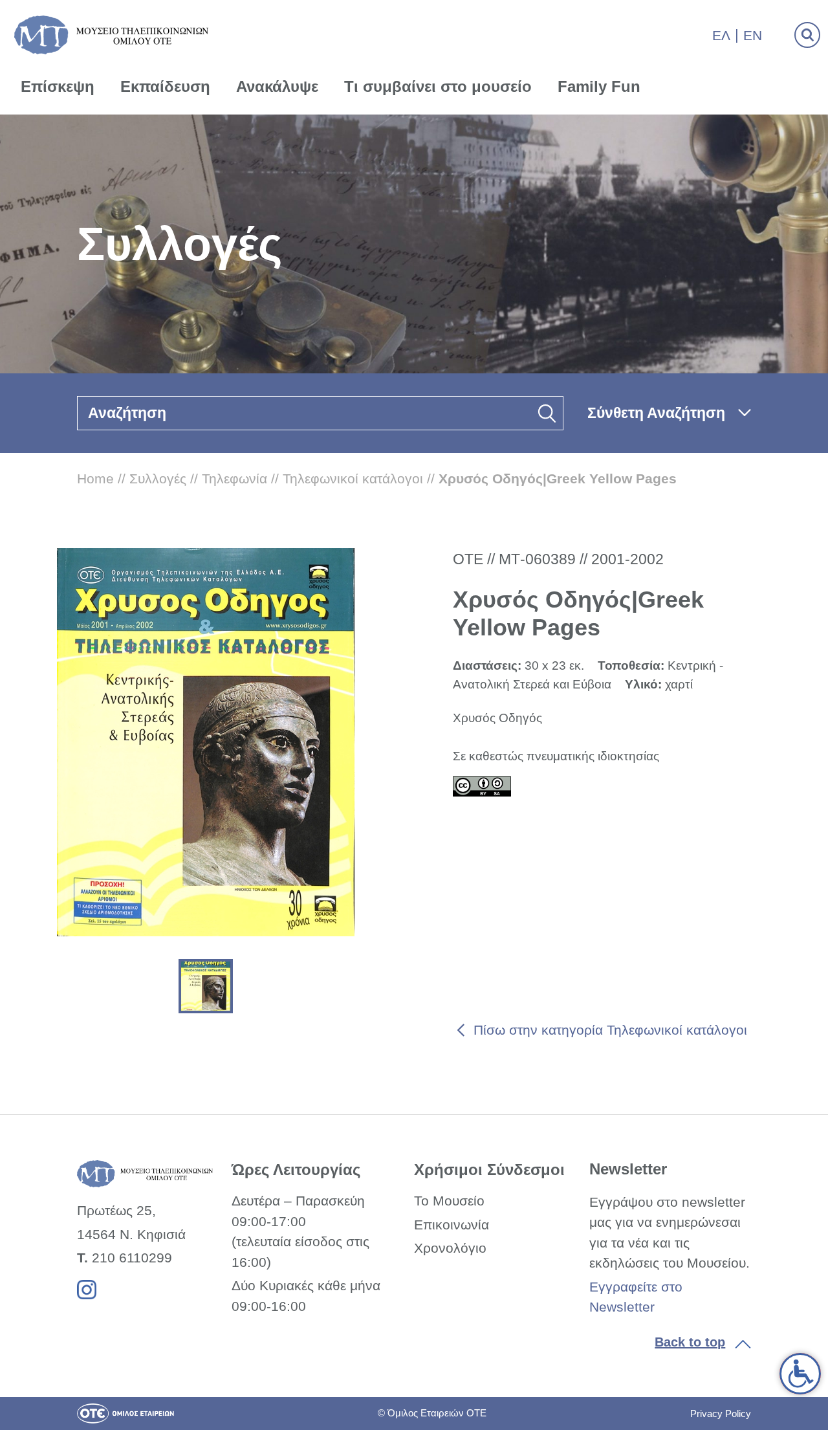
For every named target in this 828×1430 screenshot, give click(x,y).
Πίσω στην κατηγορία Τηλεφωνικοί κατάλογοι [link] (610, 1029)
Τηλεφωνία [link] (234, 478)
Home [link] (95, 478)
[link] (800, 1373)
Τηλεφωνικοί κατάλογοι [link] (353, 478)
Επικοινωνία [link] (451, 1224)
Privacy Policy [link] (720, 1413)
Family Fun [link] (599, 86)
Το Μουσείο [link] (449, 1200)
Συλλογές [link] (157, 478)
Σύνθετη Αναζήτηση (656, 412)
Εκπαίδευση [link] (165, 86)
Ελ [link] (721, 35)
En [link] (752, 35)
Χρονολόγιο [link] (450, 1247)
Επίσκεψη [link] (57, 86)
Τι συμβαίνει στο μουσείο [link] (438, 86)
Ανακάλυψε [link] (277, 86)
